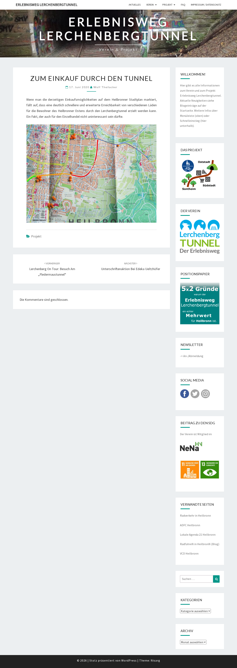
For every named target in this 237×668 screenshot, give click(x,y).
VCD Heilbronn (189, 553)
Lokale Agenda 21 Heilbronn (198, 534)
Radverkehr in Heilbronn (195, 515)
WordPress (129, 660)
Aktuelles (135, 4)
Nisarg (155, 660)
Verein (150, 4)
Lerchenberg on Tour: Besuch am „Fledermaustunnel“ (52, 269)
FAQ (183, 4)
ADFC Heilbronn (190, 525)
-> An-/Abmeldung (191, 356)
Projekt (167, 4)
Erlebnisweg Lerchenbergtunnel (46, 4)
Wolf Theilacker (105, 87)
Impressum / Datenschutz (206, 4)
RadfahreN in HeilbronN (195, 544)
